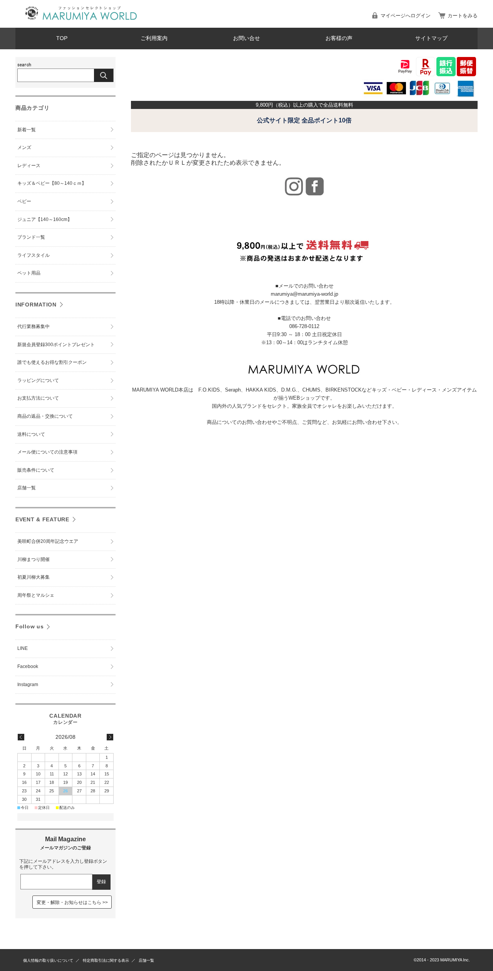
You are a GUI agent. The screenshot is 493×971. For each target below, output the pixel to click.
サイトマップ (431, 38)
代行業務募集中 (33, 326)
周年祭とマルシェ (35, 595)
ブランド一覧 (31, 237)
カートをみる (463, 15)
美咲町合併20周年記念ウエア (47, 541)
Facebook (27, 666)
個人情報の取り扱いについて (48, 960)
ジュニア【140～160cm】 (44, 219)
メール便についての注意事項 (47, 452)
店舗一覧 (26, 488)
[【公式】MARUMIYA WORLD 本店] (80, 21)
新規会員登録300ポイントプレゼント (56, 344)
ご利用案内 (154, 38)
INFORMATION (36, 304)
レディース (28, 165)
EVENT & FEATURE (42, 519)
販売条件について (35, 470)
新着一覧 (26, 129)
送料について (31, 434)
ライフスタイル (33, 255)
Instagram (27, 684)
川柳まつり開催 (33, 559)
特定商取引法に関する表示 (106, 960)
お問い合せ (246, 38)
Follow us (29, 626)
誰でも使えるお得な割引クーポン (52, 362)
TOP (61, 38)
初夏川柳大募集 (33, 577)
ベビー (24, 201)
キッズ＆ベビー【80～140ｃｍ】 (51, 183)
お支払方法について (38, 398)
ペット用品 (28, 273)
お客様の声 (338, 38)
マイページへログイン (406, 15)
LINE (22, 648)
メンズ (24, 147)
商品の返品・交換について (45, 416)
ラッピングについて (38, 380)
